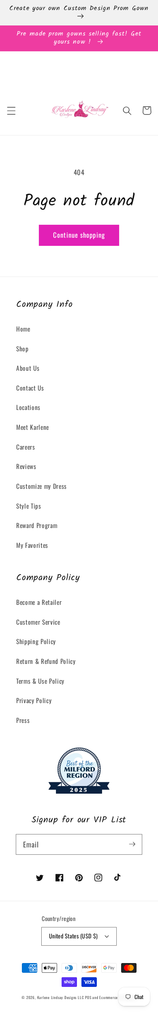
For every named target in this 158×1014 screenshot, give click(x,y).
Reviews (26, 466)
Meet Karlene (32, 426)
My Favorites (32, 545)
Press (23, 720)
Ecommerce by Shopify (117, 997)
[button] (11, 110)
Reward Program (36, 525)
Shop (22, 348)
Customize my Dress (41, 486)
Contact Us (30, 387)
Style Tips (28, 505)
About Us (27, 367)
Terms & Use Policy (40, 680)
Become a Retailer (39, 602)
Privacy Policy (33, 700)
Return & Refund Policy (46, 661)
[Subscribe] (132, 844)
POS (88, 997)
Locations (28, 407)
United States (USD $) (73, 936)
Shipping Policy (36, 641)
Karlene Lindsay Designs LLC (61, 997)
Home (23, 328)
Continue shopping (79, 235)
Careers (25, 446)
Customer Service (38, 621)
